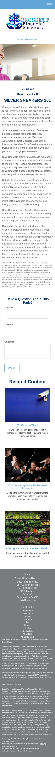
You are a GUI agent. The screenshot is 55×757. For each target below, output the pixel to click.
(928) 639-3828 (29, 39)
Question (9, 341)
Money (27, 625)
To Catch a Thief (27, 425)
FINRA (11, 691)
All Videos (27, 633)
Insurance (27, 619)
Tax (27, 622)
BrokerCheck (7, 642)
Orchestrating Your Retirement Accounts (27, 487)
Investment (27, 613)
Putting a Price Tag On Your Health (27, 548)
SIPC (15, 691)
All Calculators (27, 636)
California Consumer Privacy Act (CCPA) (25, 675)
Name (10, 307)
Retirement (27, 610)
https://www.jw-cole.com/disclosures (19, 751)
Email (10, 324)
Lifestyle (27, 628)
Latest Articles (27, 630)
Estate (28, 616)
